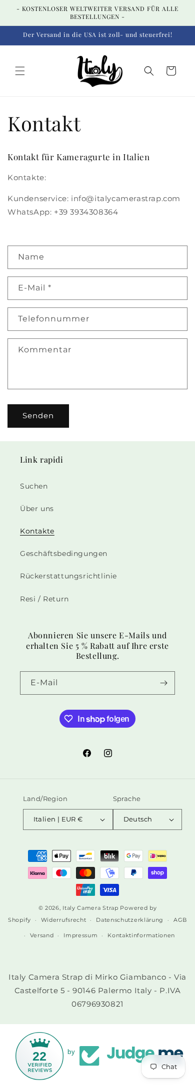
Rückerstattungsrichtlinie (68, 575)
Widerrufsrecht (63, 919)
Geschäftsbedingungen (64, 553)
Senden (38, 415)
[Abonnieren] (163, 683)
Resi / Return (44, 598)
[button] (20, 71)
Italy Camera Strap (90, 907)
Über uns (37, 508)
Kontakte (37, 531)
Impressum (81, 935)
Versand (42, 935)
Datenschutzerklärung (130, 919)
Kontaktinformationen (141, 935)
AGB (180, 919)
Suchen (34, 486)
